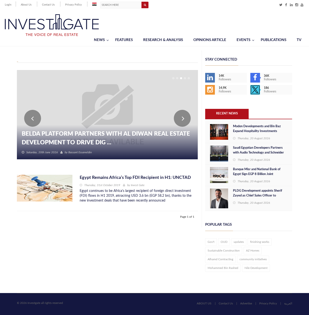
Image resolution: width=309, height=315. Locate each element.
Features (124, 40)
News (99, 40)
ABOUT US (204, 303)
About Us (26, 4)
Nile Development (256, 267)
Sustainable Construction (224, 250)
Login (8, 4)
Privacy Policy (73, 4)
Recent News (227, 113)
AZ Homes (252, 250)
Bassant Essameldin (80, 152)
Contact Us (48, 4)
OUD (224, 241)
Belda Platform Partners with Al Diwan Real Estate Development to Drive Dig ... (106, 138)
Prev (32, 118)
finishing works (259, 241)
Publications (273, 40)
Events (243, 40)
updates (239, 241)
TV (299, 40)
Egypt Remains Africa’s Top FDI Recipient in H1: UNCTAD (135, 177)
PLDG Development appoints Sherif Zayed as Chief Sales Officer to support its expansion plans (257, 195)
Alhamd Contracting (220, 259)
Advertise (246, 303)
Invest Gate (138, 185)
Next (182, 118)
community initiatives (253, 259)
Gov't (211, 241)
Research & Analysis (163, 40)
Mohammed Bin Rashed (223, 267)
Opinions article (209, 40)
